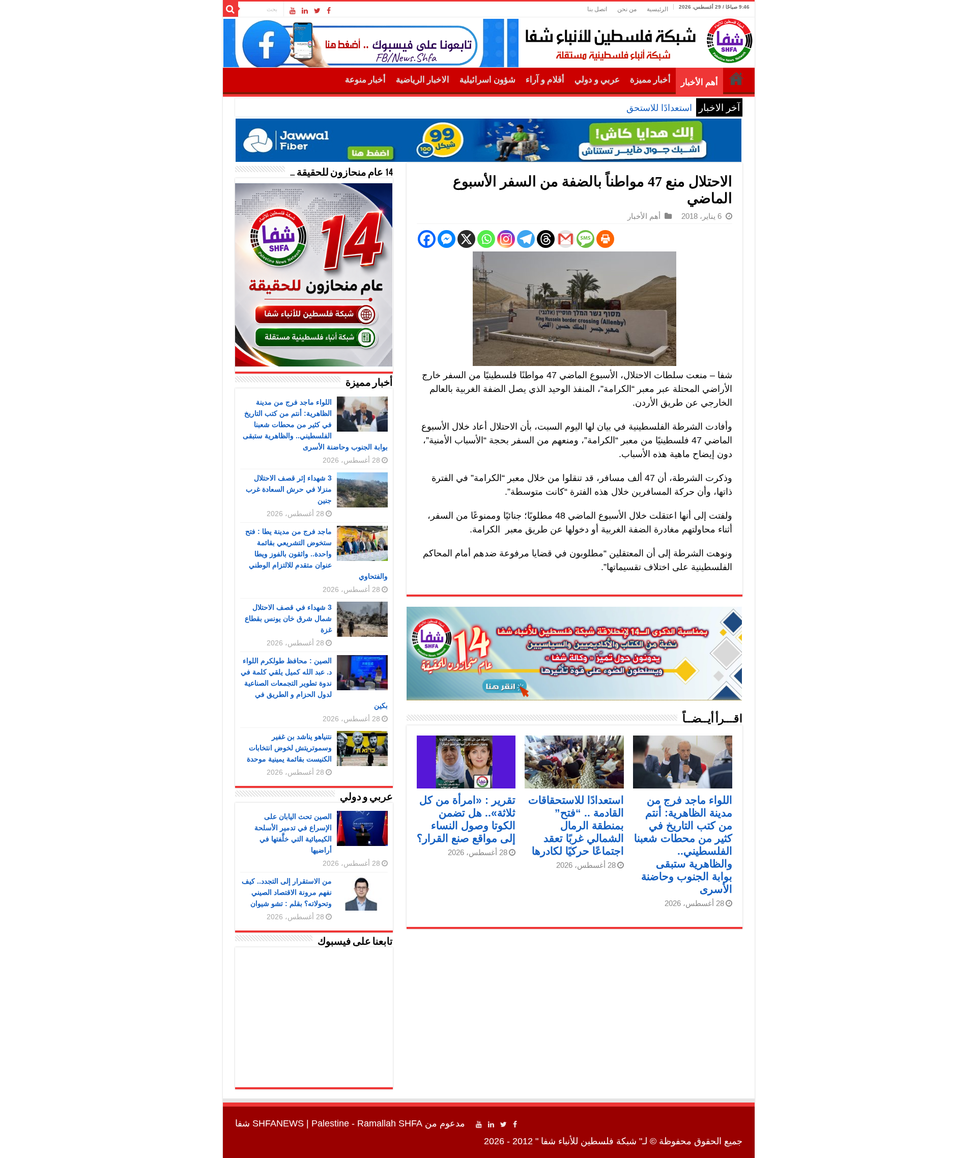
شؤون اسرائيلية (487, 79)
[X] (466, 239)
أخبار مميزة (650, 79)
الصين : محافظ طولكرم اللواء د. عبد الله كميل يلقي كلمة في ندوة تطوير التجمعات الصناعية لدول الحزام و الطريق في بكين (314, 683)
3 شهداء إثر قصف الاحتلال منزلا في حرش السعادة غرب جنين (289, 489)
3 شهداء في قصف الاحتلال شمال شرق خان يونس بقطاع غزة (288, 618)
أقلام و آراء (545, 79)
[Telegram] (526, 239)
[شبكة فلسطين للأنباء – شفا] (636, 38)
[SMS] (585, 239)
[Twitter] (317, 11)
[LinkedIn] (305, 11)
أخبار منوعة (365, 79)
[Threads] (546, 239)
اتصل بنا (597, 9)
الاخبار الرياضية (422, 79)
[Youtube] (293, 11)
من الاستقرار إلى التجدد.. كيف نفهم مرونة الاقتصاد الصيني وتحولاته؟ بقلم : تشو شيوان (287, 892)
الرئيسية (657, 9)
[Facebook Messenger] (446, 239)
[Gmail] (565, 239)
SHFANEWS (278, 1123)
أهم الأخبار (699, 82)
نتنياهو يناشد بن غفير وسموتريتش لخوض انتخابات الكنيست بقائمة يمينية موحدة (289, 747)
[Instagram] (506, 239)
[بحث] (230, 9)
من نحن (627, 9)
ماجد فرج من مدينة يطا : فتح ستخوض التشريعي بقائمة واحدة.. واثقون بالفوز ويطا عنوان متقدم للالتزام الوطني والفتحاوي (316, 553)
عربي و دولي (597, 79)
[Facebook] (329, 11)
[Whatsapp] (486, 239)
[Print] (605, 239)
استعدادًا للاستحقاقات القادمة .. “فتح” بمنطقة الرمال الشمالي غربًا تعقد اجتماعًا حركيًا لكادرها (576, 825)
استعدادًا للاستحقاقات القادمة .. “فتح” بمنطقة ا (603, 108)
